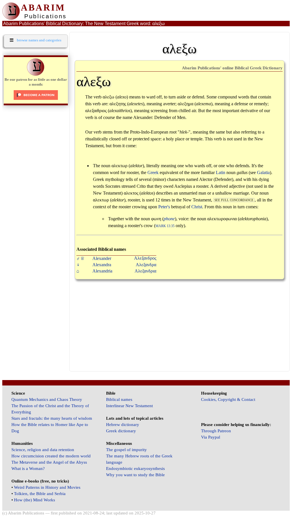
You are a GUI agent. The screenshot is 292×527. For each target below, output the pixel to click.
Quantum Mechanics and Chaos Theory (46, 399)
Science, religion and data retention (42, 449)
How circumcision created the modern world (51, 456)
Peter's (164, 206)
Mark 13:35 (165, 226)
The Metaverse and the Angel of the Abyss (49, 462)
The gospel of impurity (126, 449)
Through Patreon (216, 431)
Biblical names (119, 399)
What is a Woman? (28, 468)
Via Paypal (210, 437)
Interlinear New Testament (129, 405)
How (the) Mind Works (34, 500)
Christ (196, 206)
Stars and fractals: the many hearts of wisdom (51, 418)
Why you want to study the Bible (135, 475)
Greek (153, 172)
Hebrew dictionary (122, 424)
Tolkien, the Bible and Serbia (40, 493)
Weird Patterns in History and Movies (47, 487)
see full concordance (234, 200)
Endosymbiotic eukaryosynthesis (135, 468)
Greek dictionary (121, 431)
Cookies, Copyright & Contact (228, 399)
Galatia (263, 172)
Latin (220, 172)
